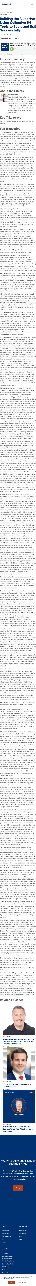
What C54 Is (5, 1230)
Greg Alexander (6, 1236)
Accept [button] (11, 1282)
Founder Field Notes (8, 1261)
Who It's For (5, 1233)
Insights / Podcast (6, 12)
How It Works (23, 1230)
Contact (4, 1242)
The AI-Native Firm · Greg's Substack (7, 1257)
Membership (22, 1233)
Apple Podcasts (6, 38)
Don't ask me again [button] (21, 1282)
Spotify (17, 38)
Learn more (10, 1278)
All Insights (5, 1253)
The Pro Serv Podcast (8, 1264)
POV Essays (5, 1267)
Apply (20, 1239)
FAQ (3, 1239)
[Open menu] (32, 4)
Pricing (21, 1236)
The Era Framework (7, 1273)
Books (4, 1270)
